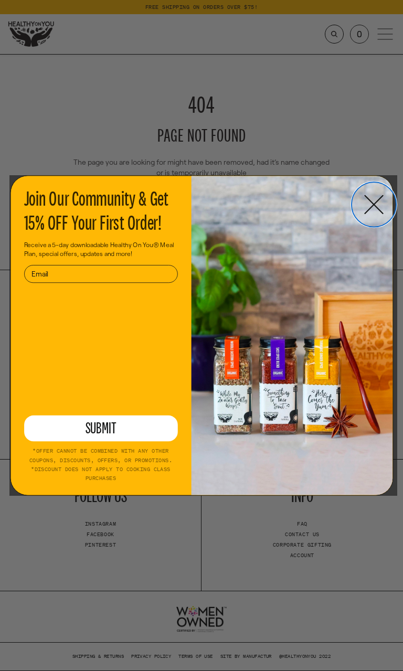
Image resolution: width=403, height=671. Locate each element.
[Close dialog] (374, 204)
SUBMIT (101, 428)
